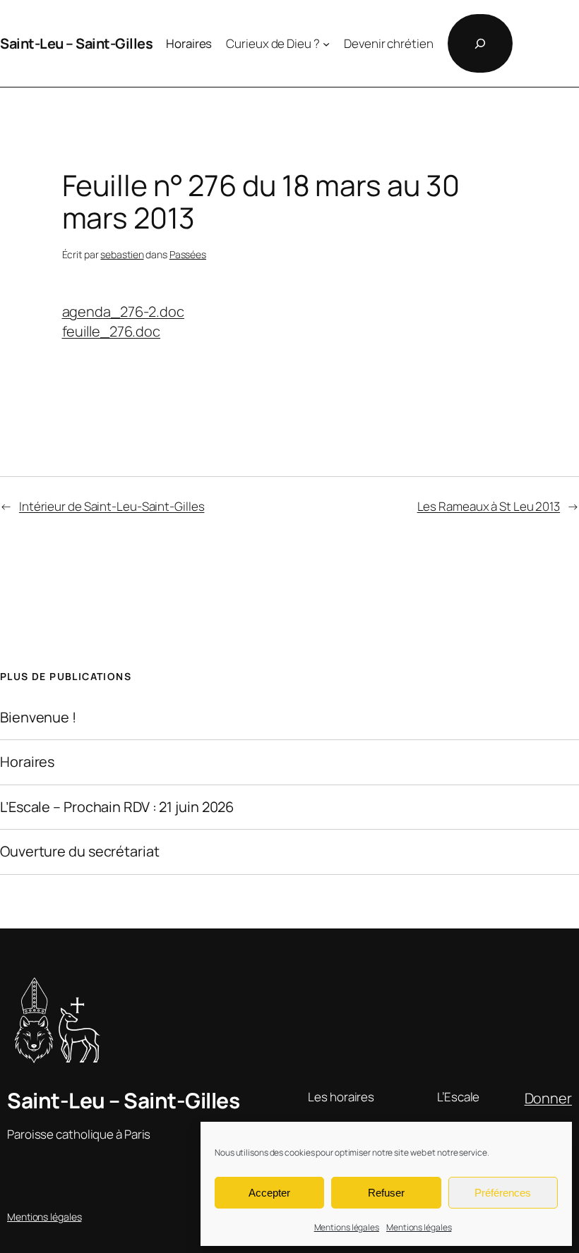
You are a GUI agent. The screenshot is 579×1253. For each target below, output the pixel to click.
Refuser (386, 1193)
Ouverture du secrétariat (80, 851)
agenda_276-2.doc (123, 311)
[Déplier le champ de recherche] (480, 43)
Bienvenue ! (38, 717)
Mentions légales (346, 1227)
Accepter (269, 1193)
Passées (187, 254)
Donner (548, 1098)
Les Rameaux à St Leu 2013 (489, 506)
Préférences (502, 1193)
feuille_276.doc (111, 331)
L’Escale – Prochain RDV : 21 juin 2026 (117, 807)
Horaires (27, 762)
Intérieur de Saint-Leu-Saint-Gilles (112, 506)
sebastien (121, 254)
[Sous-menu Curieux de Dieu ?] (326, 43)
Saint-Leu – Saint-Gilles (76, 43)
